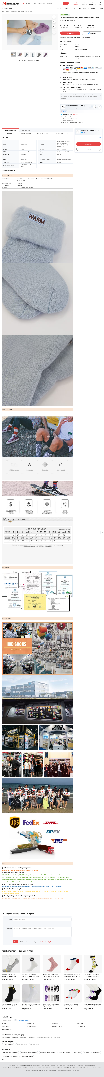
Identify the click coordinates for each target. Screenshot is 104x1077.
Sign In (62, 122)
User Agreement (61, 1070)
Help (74, 8)
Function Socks (81, 1026)
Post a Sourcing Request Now (48, 942)
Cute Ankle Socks (34, 1044)
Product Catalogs (24, 1020)
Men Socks (4, 1023)
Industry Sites (62, 1065)
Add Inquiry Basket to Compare (30, 60)
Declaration (68, 1070)
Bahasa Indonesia (97, 1067)
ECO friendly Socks (31, 1026)
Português (25, 1067)
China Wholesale (45, 1065)
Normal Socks (96, 1052)
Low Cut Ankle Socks (8, 1044)
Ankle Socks (29, 11)
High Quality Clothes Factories (47, 1052)
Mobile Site (87, 1065)
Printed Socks (80, 1023)
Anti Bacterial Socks (57, 1026)
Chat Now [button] (93, 33)
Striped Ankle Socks (22, 1044)
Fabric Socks (6, 1056)
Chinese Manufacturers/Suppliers (32, 1065)
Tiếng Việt (89, 1067)
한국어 (65, 1067)
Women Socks (30, 1023)
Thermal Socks (5, 1026)
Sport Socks (55, 1023)
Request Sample (86, 37)
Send (15, 942)
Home (3, 11)
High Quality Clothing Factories (29, 1052)
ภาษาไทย (78, 1067)
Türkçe (83, 1067)
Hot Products (12, 1065)
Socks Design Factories (64, 1052)
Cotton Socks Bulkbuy (27, 1056)
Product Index (80, 1065)
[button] (68, 133)
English (14, 1067)
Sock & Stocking (21, 11)
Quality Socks (77, 1052)
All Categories (7, 8)
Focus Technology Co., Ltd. (41, 1070)
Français (31, 1067)
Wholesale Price (54, 1065)
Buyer (66, 8)
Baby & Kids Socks (6, 1029)
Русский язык (37, 1067)
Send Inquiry (70, 33)
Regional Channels (71, 1065)
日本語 (69, 1067)
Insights (93, 1065)
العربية (60, 1067)
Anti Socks (86, 1052)
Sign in (100, 4)
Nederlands (55, 1067)
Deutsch (49, 1067)
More (3, 1059)
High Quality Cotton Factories (10, 1052)
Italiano (44, 1067)
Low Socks (15, 1056)
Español (19, 1067)
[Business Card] (100, 137)
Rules (101, 8)
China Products (20, 1065)
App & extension (83, 8)
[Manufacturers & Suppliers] (10, 3)
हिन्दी (74, 1067)
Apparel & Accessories (11, 11)
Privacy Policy (76, 1070)
